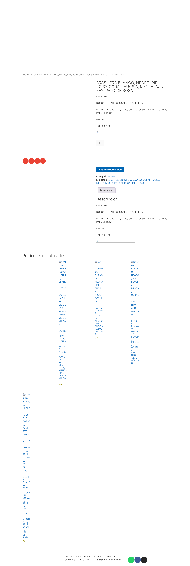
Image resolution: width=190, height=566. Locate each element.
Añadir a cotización (110, 169)
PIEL (134, 183)
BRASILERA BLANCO (131, 180)
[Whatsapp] (131, 560)
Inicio (25, 74)
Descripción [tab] (106, 190)
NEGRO (109, 183)
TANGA (33, 74)
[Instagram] (144, 560)
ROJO (141, 183)
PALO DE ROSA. (122, 183)
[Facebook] (137, 560)
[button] (25, 161)
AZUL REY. (113, 180)
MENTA (100, 183)
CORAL (146, 180)
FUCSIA (156, 180)
